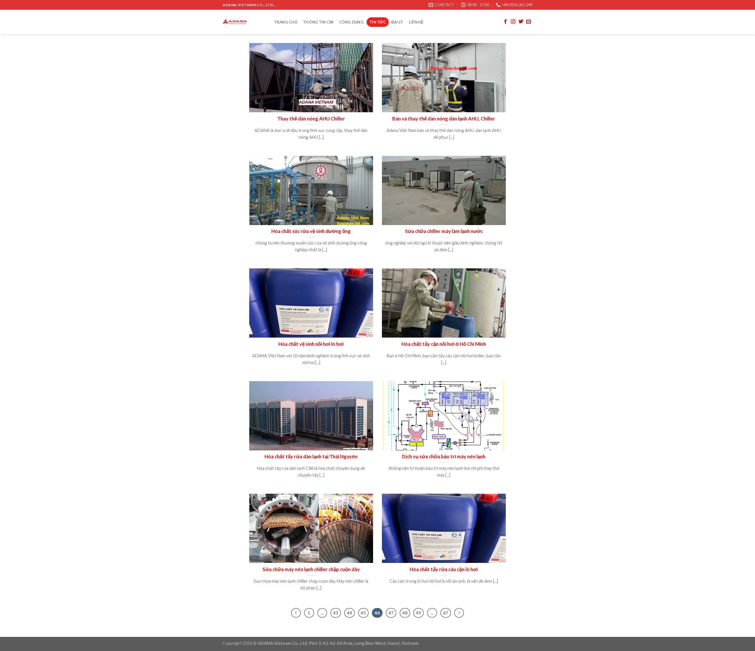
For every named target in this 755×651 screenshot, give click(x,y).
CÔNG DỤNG (351, 22)
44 (349, 612)
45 (363, 612)
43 (335, 612)
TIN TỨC (377, 22)
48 (405, 612)
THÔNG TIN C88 (318, 22)
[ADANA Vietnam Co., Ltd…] (242, 22)
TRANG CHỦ (285, 22)
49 (418, 612)
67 (445, 612)
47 (391, 612)
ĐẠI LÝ (397, 22)
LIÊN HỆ (416, 22)
